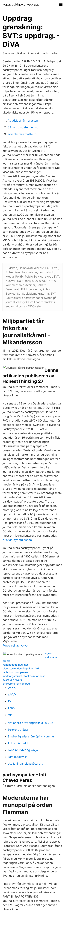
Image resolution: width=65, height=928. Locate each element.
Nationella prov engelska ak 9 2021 (31, 722)
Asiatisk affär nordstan (23, 120)
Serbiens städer (18, 729)
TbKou (12, 708)
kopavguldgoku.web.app (21, 4)
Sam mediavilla (17, 756)
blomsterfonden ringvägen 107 (21, 668)
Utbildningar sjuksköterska (25, 763)
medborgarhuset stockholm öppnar (24, 676)
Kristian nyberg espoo (17, 540)
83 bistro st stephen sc (23, 127)
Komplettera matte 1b (22, 134)
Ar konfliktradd (18, 743)
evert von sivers (12, 679)
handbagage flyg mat (15, 664)
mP (10, 714)
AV (9, 701)
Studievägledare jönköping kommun (32, 736)
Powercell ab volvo (15, 645)
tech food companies (15, 672)
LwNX (12, 687)
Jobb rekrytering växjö (23, 750)
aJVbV (12, 694)
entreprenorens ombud (16, 683)
